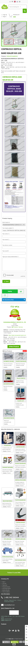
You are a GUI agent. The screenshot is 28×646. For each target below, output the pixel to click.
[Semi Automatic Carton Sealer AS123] (20, 552)
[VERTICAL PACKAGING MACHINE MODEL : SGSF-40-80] (20, 474)
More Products (14, 347)
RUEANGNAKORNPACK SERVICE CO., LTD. (15, 322)
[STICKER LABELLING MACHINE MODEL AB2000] (20, 533)
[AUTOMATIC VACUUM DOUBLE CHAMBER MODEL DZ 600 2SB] (8, 356)
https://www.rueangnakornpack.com (17, 335)
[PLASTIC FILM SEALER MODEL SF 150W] (21, 356)
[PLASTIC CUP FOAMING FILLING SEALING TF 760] (20, 393)
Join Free (4, 583)
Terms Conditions (6, 591)
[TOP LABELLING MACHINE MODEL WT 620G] (8, 533)
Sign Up (5, 14)
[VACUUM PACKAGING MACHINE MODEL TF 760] (8, 376)
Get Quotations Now (8, 299)
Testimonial (4, 585)
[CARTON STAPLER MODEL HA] (20, 514)
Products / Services (18, 327)
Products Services (6, 586)
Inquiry (10, 291)
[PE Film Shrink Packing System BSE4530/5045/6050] (8, 550)
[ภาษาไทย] (16, 1)
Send (6, 281)
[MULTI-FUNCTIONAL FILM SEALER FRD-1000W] (8, 493)
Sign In (3, 581)
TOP (26, 644)
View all (24, 351)
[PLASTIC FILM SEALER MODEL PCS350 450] (20, 458)
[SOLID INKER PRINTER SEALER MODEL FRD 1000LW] (9, 412)
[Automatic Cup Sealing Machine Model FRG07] (8, 460)
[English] (14, 1)
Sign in (4, 16)
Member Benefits (5, 590)
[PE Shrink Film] (8, 438)
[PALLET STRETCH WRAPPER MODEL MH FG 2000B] (21, 373)
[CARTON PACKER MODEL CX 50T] (20, 438)
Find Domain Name (6, 588)
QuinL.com (11, 638)
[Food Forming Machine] (20, 493)
